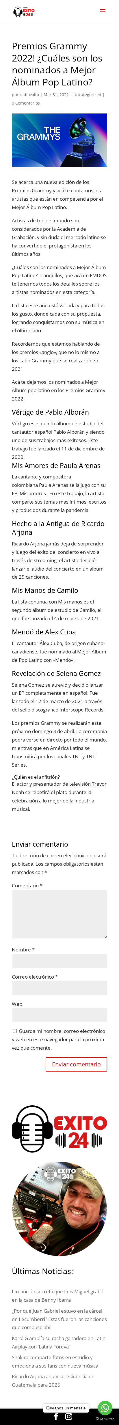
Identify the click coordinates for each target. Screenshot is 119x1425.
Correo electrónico (35, 976)
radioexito (29, 94)
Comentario (27, 885)
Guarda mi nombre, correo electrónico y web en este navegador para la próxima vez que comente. (58, 1039)
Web (17, 1004)
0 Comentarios (26, 103)
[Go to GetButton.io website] (105, 1419)
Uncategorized (87, 94)
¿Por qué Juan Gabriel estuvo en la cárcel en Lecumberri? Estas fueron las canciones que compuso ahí (59, 1319)
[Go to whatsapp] (105, 1408)
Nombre (23, 949)
